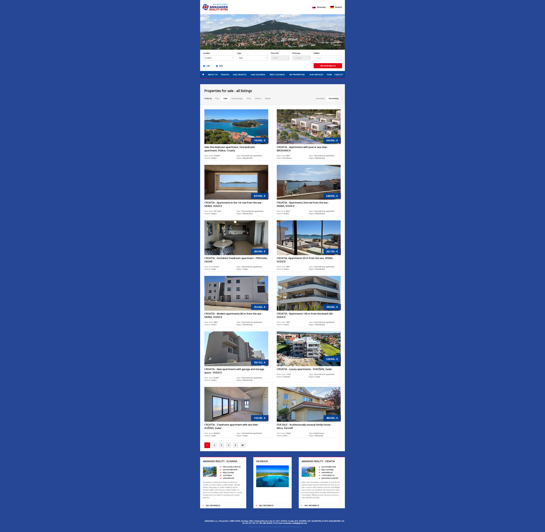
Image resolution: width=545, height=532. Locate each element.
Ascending (320, 98)
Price (217, 98)
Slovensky (321, 7)
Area (249, 98)
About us (213, 74)
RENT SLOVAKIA (277, 74)
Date (225, 98)
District (258, 98)
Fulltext (316, 53)
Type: (238, 155)
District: (207, 158)
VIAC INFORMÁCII (213, 505)
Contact (338, 74)
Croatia (225, 74)
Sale (208, 66)
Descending (333, 98)
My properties (297, 74)
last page (243, 445)
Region (268, 98)
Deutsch (338, 7)
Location (206, 53)
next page (235, 445)
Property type (237, 98)
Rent (221, 66)
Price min (274, 53)
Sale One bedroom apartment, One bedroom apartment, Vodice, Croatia (229, 148)
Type (239, 53)
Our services (316, 74)
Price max (296, 53)
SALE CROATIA (239, 74)
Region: (239, 158)
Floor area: (209, 155)
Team (329, 74)
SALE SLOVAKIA (258, 74)
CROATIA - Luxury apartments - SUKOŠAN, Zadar (304, 369)
